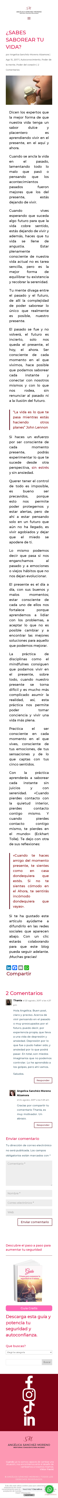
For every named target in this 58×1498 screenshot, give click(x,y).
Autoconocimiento (31, 59)
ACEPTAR (29, 1495)
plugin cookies (51, 1495)
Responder (43, 1080)
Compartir (18, 973)
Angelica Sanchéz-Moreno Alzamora (29, 54)
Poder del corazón (26, 64)
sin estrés (40, 468)
